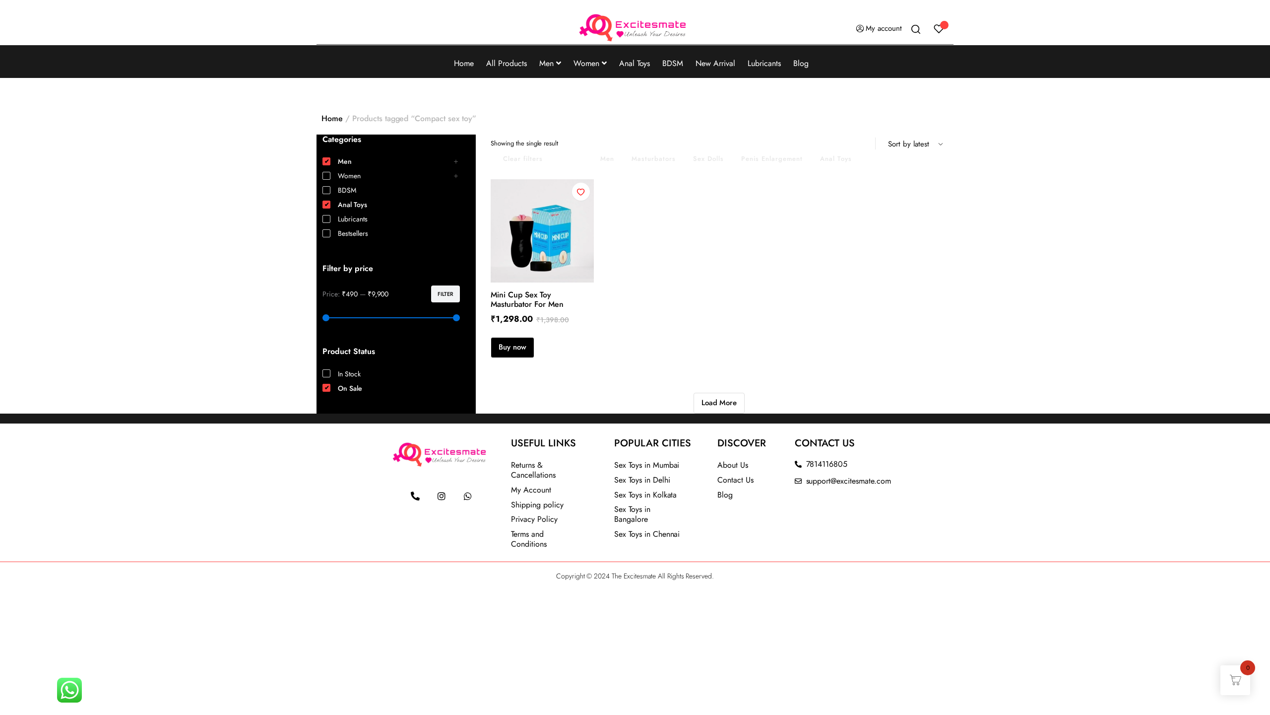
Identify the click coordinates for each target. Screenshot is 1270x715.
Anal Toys (634, 63)
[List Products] (864, 143)
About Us (732, 465)
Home (464, 63)
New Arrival (715, 63)
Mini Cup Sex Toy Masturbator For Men (527, 299)
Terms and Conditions (529, 539)
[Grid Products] (851, 143)
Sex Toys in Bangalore (632, 514)
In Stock (349, 374)
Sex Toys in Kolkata (645, 494)
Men (546, 63)
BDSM (672, 63)
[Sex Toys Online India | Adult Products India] (635, 28)
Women (586, 63)
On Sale (571, 158)
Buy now (512, 347)
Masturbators (654, 158)
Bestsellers (353, 233)
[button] (581, 192)
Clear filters (523, 158)
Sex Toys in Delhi (642, 480)
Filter (445, 294)
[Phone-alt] (415, 496)
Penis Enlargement (772, 158)
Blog (801, 63)
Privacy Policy (534, 519)
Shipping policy (537, 504)
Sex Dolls (708, 158)
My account (884, 28)
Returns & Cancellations (533, 470)
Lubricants (764, 63)
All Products (506, 63)
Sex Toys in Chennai (647, 534)
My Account (531, 490)
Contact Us (735, 480)
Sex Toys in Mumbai (646, 465)
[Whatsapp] (468, 496)
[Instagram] (441, 496)
